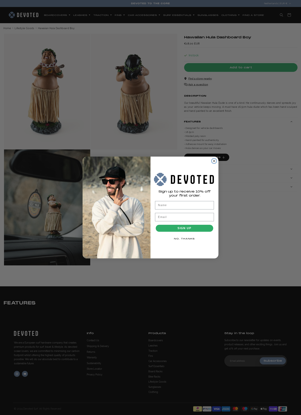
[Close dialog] (214, 161)
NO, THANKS (184, 238)
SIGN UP (184, 228)
